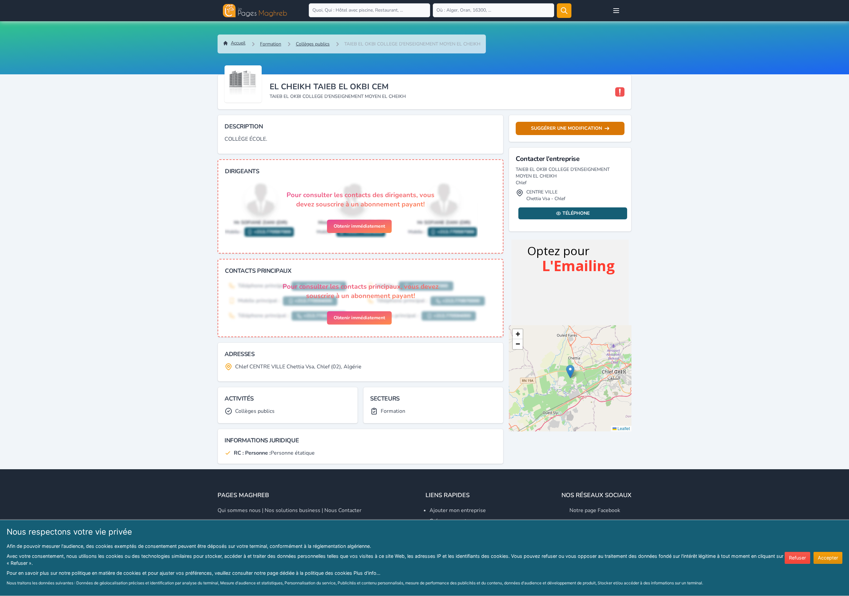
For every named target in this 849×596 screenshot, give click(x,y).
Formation (270, 44)
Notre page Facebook (594, 510)
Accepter (828, 557)
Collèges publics (313, 44)
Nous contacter (342, 510)
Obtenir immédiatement (359, 226)
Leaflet (623, 428)
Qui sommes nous (239, 510)
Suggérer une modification (566, 128)
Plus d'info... (367, 573)
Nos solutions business (292, 510)
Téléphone (576, 213)
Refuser (797, 557)
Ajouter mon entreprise (457, 510)
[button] (570, 371)
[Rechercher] (564, 10)
